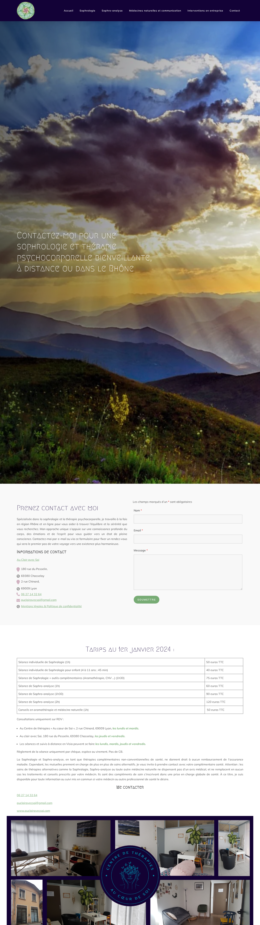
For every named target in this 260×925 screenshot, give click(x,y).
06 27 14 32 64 (31, 594)
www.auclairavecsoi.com (33, 810)
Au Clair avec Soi (28, 559)
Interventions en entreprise (205, 10)
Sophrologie (87, 10)
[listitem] (31, 595)
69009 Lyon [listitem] (29, 588)
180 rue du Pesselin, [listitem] (34, 569)
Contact (235, 10)
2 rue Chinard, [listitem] (30, 581)
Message (141, 550)
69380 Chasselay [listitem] (32, 576)
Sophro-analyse (112, 10)
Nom (138, 510)
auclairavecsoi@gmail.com (39, 600)
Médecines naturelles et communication (155, 10)
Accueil (68, 10)
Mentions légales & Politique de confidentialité (51, 606)
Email (138, 530)
